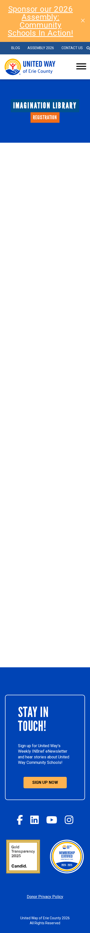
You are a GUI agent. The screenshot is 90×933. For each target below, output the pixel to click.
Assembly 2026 (41, 48)
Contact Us (72, 48)
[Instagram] (69, 820)
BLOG (15, 48)
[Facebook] (20, 820)
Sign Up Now (45, 782)
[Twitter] (34, 820)
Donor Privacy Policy (45, 896)
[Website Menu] (81, 66)
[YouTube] (51, 820)
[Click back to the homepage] (36, 66)
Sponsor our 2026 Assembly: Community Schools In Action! (40, 21)
